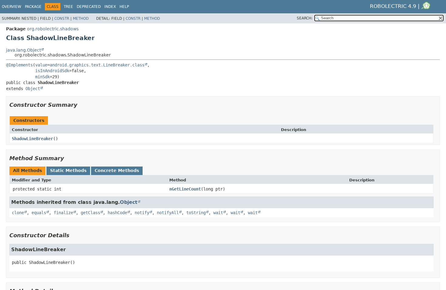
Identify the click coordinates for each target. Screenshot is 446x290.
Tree (68, 7)
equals (39, 212)
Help (124, 7)
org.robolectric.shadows (53, 28)
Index (110, 7)
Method (81, 18)
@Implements (19, 64)
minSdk (42, 76)
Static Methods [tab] (68, 170)
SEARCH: (305, 18)
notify (142, 212)
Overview (11, 7)
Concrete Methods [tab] (117, 170)
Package (33, 7)
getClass (90, 212)
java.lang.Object (23, 50)
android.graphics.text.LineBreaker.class (97, 64)
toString (196, 212)
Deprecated (89, 7)
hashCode (117, 212)
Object (32, 88)
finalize (63, 212)
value (41, 64)
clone (18, 212)
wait (218, 212)
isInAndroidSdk (52, 70)
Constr (61, 18)
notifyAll (168, 212)
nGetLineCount (185, 189)
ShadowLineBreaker (32, 138)
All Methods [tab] (27, 170)
